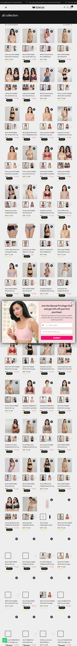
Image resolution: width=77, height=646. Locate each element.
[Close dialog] (72, 303)
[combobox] (44, 325)
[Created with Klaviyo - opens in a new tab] (38, 344)
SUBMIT (56, 338)
